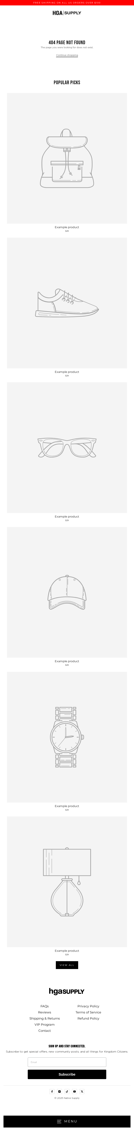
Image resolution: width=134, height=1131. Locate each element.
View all (67, 965)
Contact (44, 1031)
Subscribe (67, 1074)
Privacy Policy (88, 1006)
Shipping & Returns (44, 1018)
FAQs (44, 1006)
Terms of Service (88, 1012)
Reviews (44, 1012)
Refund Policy (88, 1018)
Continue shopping (67, 55)
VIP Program (45, 1025)
